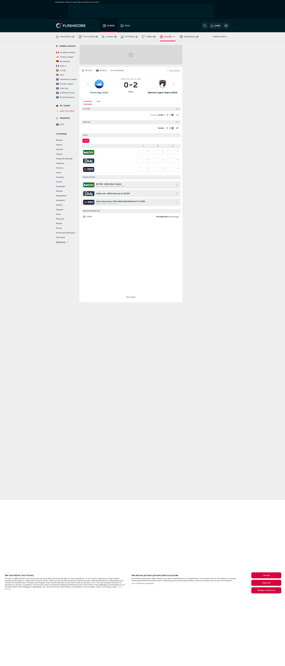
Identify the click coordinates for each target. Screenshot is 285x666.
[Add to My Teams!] (88, 84)
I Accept (266, 575)
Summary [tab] (87, 101)
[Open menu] (226, 26)
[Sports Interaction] (88, 169)
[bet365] (88, 152)
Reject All (266, 583)
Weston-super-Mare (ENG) (162, 92)
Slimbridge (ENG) (99, 92)
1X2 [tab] (86, 141)
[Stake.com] (88, 160)
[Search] (205, 26)
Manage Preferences (266, 590)
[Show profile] (99, 84)
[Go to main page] (73, 25)
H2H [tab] (98, 101)
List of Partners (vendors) (143, 583)
